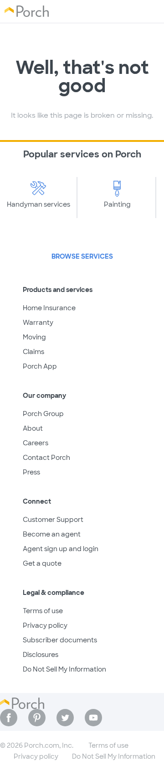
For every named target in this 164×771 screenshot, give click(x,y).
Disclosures (40, 655)
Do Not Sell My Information (64, 669)
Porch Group (43, 414)
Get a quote (42, 563)
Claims (33, 352)
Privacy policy (45, 625)
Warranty (38, 322)
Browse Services (82, 256)
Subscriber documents (60, 640)
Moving (34, 337)
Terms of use (43, 611)
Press (31, 472)
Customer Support (53, 520)
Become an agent (52, 534)
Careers (35, 443)
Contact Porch (46, 457)
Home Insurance (49, 308)
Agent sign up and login (60, 549)
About (33, 428)
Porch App (40, 366)
